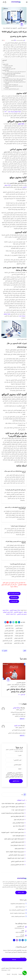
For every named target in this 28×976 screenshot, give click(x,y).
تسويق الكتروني (19, 628)
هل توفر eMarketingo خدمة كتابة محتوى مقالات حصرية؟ (15, 79)
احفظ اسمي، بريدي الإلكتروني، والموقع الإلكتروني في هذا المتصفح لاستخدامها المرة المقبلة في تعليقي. (14, 775)
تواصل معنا (14, 974)
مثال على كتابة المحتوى (7, 641)
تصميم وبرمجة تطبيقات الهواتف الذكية (15, 852)
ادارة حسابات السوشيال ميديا (17, 845)
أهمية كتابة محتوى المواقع (10, 74)
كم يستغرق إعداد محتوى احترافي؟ (11, 84)
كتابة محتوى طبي (8, 638)
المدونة (8, 974)
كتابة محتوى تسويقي (18, 638)
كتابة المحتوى (6, 70)
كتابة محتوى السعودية (8, 633)
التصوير (9, 685)
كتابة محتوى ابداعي (7, 67)
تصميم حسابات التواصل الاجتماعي (16, 855)
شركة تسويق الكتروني (15, 610)
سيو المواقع (21, 829)
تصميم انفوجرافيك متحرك (18, 835)
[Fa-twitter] (25, 940)
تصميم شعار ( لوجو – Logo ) (17, 810)
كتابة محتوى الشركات (19, 636)
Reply (21, 719)
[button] (5, 2)
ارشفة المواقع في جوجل (18, 823)
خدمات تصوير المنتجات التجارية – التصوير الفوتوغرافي (12, 832)
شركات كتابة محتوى (9, 628)
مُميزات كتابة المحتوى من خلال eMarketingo (12, 73)
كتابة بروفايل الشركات (19, 633)
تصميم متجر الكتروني (22, 614)
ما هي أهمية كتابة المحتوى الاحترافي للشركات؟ (14, 80)
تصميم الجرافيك (21, 687)
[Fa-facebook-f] (23, 940)
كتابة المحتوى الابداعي (9, 631)
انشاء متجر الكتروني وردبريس (17, 864)
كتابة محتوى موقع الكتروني (10, 69)
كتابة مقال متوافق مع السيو (17, 816)
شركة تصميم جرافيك (19, 848)
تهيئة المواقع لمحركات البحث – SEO (13, 112)
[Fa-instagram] (17, 940)
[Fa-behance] (14, 940)
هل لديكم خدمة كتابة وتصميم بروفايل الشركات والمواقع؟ (13, 86)
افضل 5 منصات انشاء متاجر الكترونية (16, 858)
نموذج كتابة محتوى (8, 643)
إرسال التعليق (16, 781)
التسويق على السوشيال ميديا (10, 28)
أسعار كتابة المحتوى (19, 626)
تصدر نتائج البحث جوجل (19, 819)
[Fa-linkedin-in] (20, 940)
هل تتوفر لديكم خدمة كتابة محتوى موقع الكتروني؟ (16, 76)
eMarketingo (4, 970)
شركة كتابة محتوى (19, 631)
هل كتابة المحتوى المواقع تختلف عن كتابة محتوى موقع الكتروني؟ (15, 82)
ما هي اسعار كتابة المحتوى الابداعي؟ (12, 89)
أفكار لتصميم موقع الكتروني (17, 842)
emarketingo (18, 40)
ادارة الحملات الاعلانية (11, 614)
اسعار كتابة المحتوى (9, 626)
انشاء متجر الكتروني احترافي (17, 861)
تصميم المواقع (14, 687)
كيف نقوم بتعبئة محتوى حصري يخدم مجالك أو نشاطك (16, 71)
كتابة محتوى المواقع (9, 65)
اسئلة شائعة (5, 77)
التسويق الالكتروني (22, 28)
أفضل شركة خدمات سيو (18, 826)
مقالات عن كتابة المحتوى (19, 643)
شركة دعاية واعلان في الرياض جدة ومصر (16, 690)
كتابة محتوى (5, 64)
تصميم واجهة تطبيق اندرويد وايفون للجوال (14, 839)
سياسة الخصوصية (23, 974)
